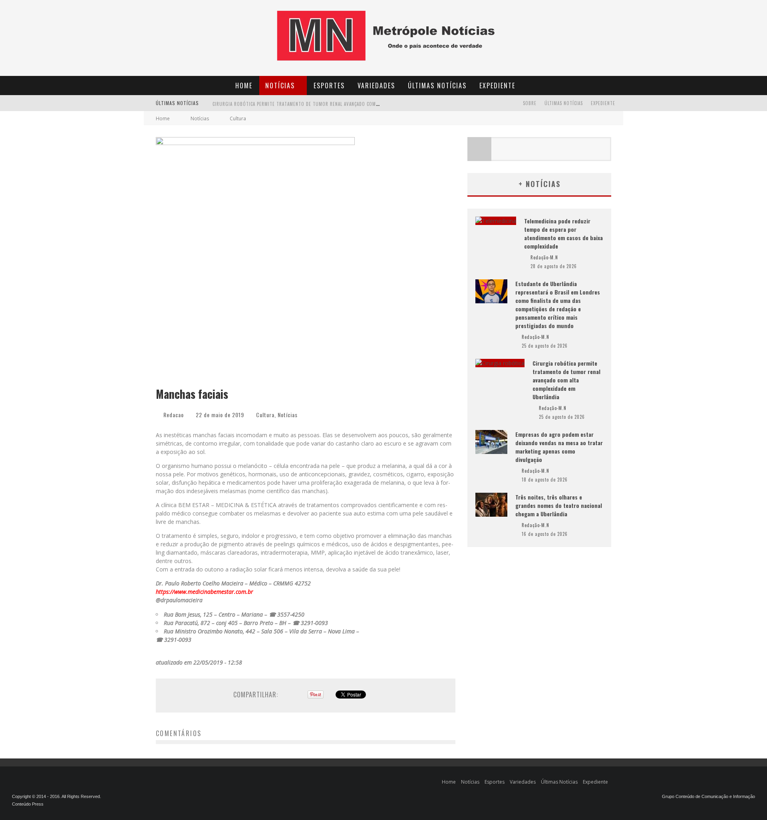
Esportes (329, 85)
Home (243, 85)
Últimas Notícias (437, 85)
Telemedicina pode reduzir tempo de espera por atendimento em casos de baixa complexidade (563, 233)
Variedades (376, 85)
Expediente (497, 85)
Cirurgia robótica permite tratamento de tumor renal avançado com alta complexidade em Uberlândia (566, 380)
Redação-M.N (544, 257)
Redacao (173, 414)
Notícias (280, 85)
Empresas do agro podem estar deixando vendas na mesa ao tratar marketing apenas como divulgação (332, 107)
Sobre (530, 103)
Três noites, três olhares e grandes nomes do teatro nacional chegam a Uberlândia (558, 505)
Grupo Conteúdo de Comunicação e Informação (708, 796)
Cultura (265, 414)
